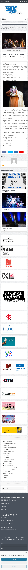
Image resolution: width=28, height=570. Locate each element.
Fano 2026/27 (5, 455)
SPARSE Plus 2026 (6, 471)
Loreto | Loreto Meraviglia (8, 459)
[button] (26, 552)
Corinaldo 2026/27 (6, 453)
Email (25, 57)
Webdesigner (4, 509)
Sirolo (5, 477)
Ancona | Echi (6, 445)
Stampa (20, 57)
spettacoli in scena (20, 56)
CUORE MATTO (5, 209)
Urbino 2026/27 (6, 478)
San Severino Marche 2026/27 (9, 469)
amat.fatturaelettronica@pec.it (10, 529)
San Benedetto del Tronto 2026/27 (10, 467)
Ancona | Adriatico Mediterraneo (9, 447)
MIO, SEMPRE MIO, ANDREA (8, 190)
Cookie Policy (3, 506)
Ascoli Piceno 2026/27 (7, 449)
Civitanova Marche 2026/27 (8, 451)
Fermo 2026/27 (6, 457)
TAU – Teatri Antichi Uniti (8, 473)
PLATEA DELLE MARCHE (8, 441)
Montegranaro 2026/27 (7, 461)
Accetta (14, 559)
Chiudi (14, 563)
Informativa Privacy (5, 503)
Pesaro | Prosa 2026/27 (7, 463)
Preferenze (14, 566)
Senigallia (6, 475)
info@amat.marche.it (8, 520)
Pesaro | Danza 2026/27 (8, 465)
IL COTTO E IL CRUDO (7, 228)
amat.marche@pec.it (8, 523)
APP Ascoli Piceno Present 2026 (9, 443)
